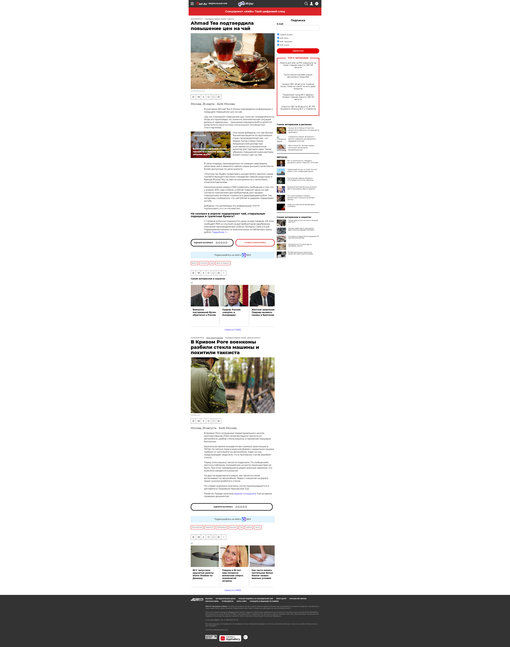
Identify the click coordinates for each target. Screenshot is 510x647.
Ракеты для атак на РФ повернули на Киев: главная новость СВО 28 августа (298, 65)
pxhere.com (195, 415)
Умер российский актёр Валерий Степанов (301, 205)
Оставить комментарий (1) (255, 243)
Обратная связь (212, 601)
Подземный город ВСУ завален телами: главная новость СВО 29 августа (298, 97)
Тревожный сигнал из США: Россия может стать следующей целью (302, 170)
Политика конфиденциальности (216, 630)
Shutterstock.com (198, 91)
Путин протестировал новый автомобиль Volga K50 (298, 76)
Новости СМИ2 (233, 329)
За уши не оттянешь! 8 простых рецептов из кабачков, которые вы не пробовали (303, 130)
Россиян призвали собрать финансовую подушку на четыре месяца (300, 197)
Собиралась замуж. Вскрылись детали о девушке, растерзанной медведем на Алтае (302, 139)
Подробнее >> (219, 232)
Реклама (209, 599)
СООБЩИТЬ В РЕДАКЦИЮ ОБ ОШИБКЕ (264, 601)
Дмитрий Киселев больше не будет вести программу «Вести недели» (302, 188)
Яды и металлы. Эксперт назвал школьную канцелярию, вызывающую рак (301, 148)
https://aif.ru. (213, 626)
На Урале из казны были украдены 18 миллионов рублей (303, 237)
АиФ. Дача (284, 38)
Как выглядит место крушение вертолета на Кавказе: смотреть (301, 229)
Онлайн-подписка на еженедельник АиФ (256, 599)
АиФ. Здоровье (286, 42)
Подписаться (298, 51)
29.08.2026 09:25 (197, 338)
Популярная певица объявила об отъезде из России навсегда (300, 179)
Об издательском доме (225, 599)
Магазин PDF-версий (297, 599)
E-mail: (280, 24)
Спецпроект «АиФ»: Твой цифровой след (255, 11)
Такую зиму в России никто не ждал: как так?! (303, 221)
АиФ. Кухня (284, 45)
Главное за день (286, 35)
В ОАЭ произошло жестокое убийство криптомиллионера (300, 253)
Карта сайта (242, 601)
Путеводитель (227, 601)
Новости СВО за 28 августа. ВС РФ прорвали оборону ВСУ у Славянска (298, 108)
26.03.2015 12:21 (197, 19)
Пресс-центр (281, 599)
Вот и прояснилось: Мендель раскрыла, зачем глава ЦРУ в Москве (302, 162)
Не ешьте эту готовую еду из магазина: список (300, 245)
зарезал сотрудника (245, 493)
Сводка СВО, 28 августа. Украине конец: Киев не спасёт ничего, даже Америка (298, 86)
